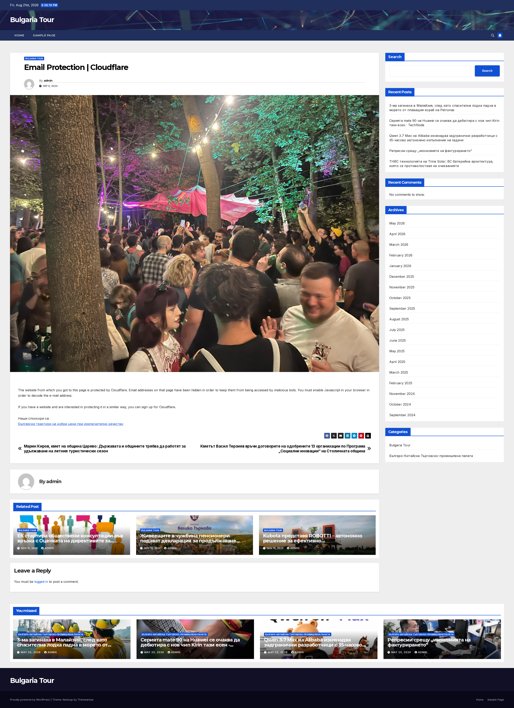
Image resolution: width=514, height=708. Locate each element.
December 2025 (401, 277)
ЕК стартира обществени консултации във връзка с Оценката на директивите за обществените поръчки (70, 541)
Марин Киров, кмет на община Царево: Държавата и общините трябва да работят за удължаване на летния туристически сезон (105, 448)
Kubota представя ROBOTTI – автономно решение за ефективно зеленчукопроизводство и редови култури (316, 541)
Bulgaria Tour (32, 19)
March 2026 (398, 245)
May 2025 (397, 351)
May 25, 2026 (31, 652)
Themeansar (85, 699)
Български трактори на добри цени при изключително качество (70, 424)
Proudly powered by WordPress (30, 699)
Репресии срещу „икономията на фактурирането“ (430, 151)
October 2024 (400, 405)
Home (19, 35)
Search (395, 57)
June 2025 (397, 341)
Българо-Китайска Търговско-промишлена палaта (431, 456)
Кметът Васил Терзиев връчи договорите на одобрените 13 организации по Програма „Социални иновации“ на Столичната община (282, 448)
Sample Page (44, 35)
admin (48, 80)
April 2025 (397, 362)
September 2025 (402, 309)
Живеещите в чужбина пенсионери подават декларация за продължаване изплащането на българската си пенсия (189, 541)
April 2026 (397, 234)
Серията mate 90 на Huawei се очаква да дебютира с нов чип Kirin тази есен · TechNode (190, 645)
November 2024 (402, 394)
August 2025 (399, 319)
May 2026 (397, 223)
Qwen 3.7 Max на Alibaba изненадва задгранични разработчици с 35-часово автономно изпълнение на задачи (313, 645)
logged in (41, 582)
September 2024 (402, 415)
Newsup (68, 699)
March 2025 (398, 373)
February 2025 (400, 383)
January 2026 (400, 266)
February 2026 (401, 255)
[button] (492, 35)
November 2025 (402, 287)
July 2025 (397, 330)
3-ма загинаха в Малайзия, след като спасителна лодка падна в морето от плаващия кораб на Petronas (62, 645)
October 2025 (400, 298)
